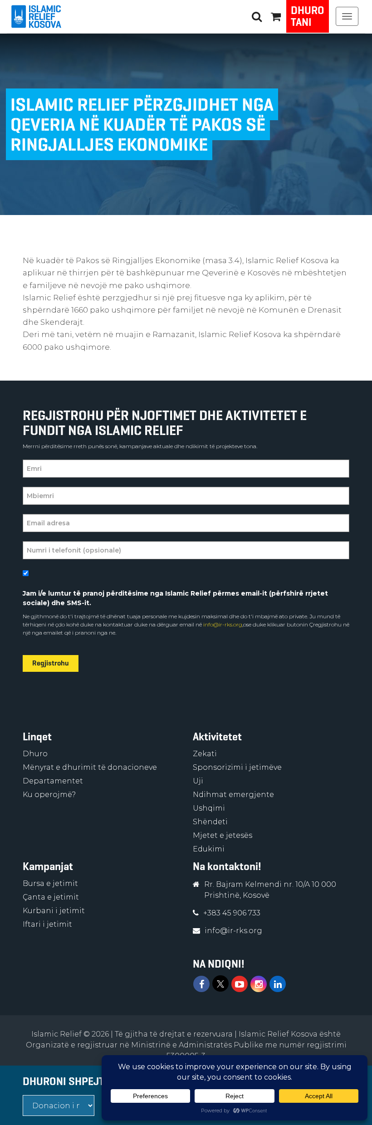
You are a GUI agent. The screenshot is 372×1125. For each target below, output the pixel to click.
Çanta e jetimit (51, 897)
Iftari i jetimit (47, 924)
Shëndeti (210, 821)
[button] (275, 16)
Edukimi (209, 849)
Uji (198, 781)
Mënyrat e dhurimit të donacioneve (90, 767)
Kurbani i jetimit (54, 910)
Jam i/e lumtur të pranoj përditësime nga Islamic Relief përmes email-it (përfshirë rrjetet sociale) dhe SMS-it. (175, 598)
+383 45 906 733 (231, 913)
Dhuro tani (307, 16)
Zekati (205, 753)
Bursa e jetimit (50, 883)
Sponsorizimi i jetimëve (237, 767)
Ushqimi (209, 808)
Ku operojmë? (49, 794)
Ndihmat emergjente (233, 794)
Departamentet (53, 781)
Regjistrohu (50, 663)
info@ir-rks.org (222, 624)
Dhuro (35, 753)
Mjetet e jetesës (222, 835)
